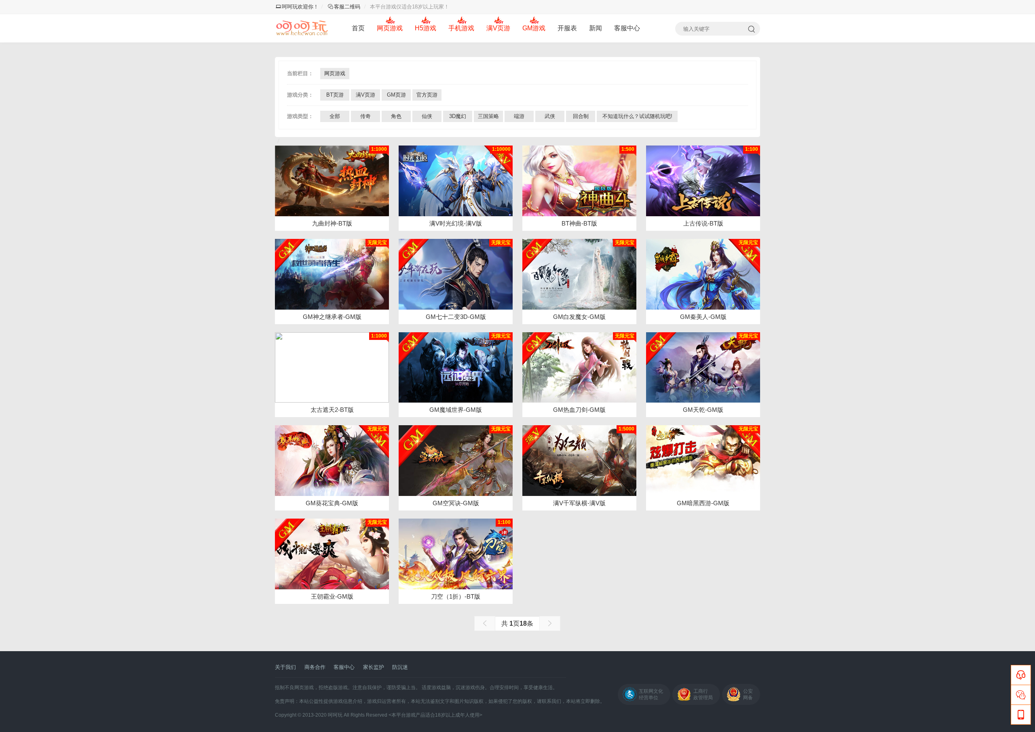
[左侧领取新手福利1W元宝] (579, 274)
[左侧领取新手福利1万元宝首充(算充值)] (703, 367)
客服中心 (627, 28)
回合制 (581, 116)
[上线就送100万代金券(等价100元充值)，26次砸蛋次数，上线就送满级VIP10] (456, 181)
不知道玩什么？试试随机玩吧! (637, 116)
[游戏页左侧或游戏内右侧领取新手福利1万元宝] (703, 274)
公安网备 (748, 694)
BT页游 (335, 95)
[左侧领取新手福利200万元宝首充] (579, 367)
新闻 (595, 28)
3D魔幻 (457, 116)
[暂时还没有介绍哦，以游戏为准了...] (332, 181)
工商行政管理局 (703, 694)
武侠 (550, 116)
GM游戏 (533, 28)
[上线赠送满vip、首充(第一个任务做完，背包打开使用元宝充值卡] (579, 460)
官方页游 (426, 95)
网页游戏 (390, 28)
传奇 (365, 116)
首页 (358, 28)
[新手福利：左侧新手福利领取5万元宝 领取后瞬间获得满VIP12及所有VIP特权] (332, 460)
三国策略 (488, 116)
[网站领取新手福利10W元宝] (703, 460)
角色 (396, 116)
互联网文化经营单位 (651, 694)
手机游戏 (461, 28)
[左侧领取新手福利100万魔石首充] (456, 367)
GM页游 (396, 95)
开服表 (567, 28)
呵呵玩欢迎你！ (300, 7)
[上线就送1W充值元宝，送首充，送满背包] (332, 554)
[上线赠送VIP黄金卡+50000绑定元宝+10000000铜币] (332, 367)
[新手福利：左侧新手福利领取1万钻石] (332, 274)
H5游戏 (425, 28)
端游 (519, 116)
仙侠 (427, 116)
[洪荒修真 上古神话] (703, 181)
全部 (335, 116)
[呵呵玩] (302, 28)
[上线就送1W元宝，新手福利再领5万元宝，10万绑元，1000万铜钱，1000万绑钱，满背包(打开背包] (456, 274)
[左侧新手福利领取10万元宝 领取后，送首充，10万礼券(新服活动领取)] (456, 460)
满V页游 (498, 28)
